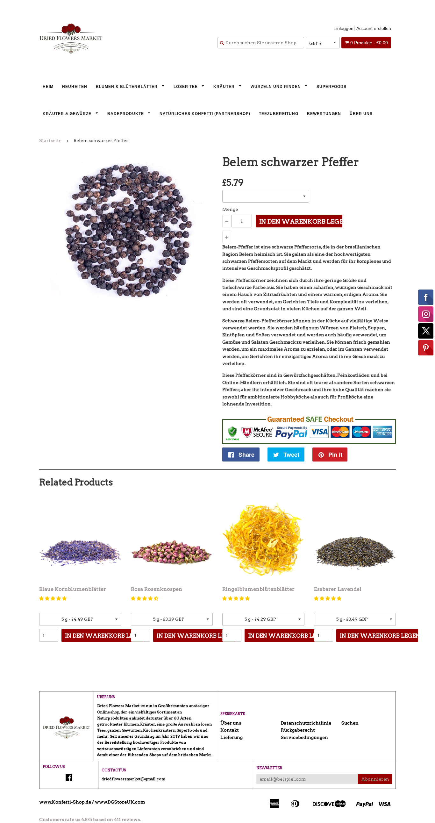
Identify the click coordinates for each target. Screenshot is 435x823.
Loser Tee (186, 86)
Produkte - (369, 42)
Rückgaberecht (298, 730)
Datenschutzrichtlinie (306, 723)
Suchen (350, 723)
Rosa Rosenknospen (156, 589)
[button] (53, 598)
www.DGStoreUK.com (120, 802)
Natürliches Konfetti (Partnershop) (205, 113)
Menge (230, 209)
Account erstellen (373, 28)
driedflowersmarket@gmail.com (133, 778)
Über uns (361, 113)
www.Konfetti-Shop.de (65, 802)
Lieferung (231, 737)
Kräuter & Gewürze (68, 113)
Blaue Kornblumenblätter (72, 589)
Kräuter (224, 86)
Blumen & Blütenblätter (127, 86)
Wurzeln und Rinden (276, 86)
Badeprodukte (126, 113)
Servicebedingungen (304, 737)
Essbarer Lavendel (337, 589)
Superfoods (331, 86)
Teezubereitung (278, 113)
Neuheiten (74, 86)
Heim (48, 86)
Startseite (50, 140)
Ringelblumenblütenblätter (258, 589)
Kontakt (229, 730)
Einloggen (343, 28)
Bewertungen (324, 113)
